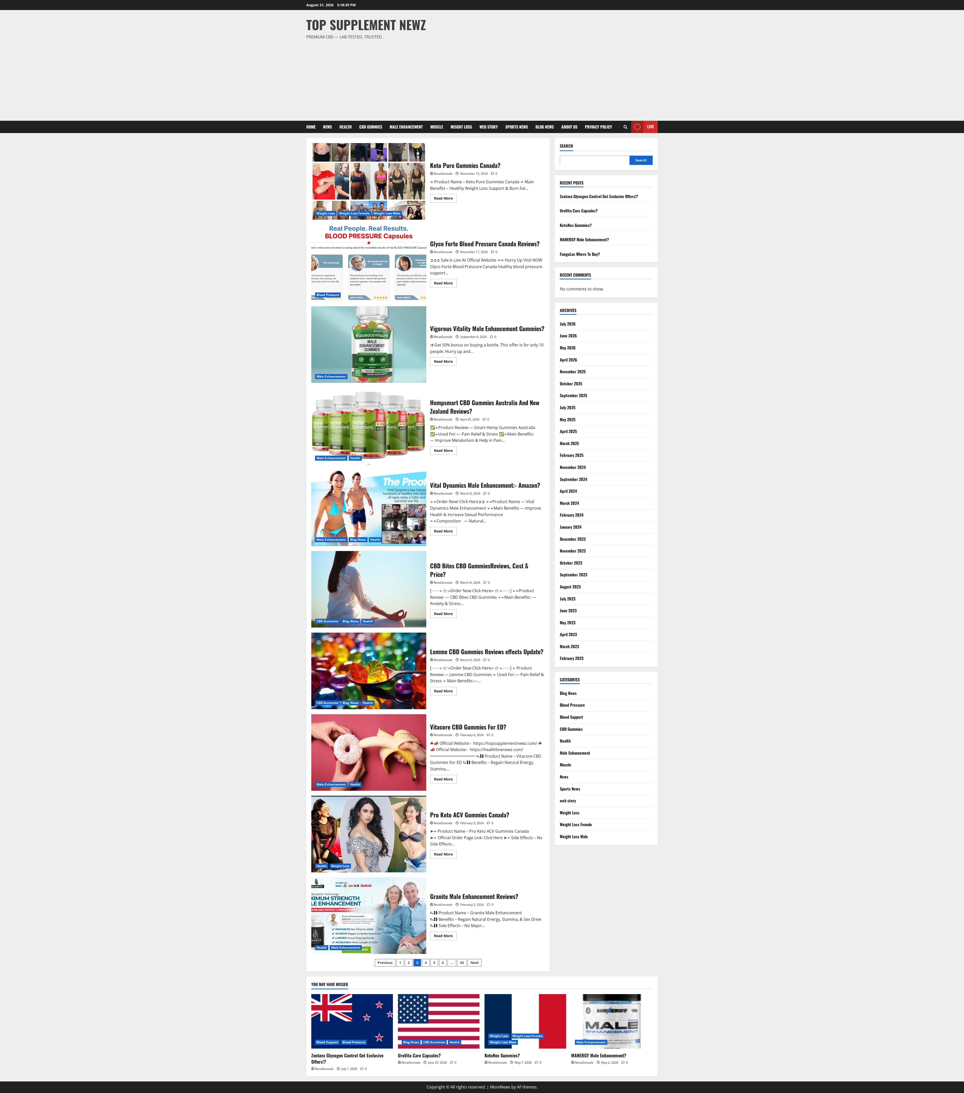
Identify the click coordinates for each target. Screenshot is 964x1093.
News (327, 127)
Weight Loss (461, 127)
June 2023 (568, 610)
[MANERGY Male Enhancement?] (612, 1021)
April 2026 (568, 359)
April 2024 (568, 491)
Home (311, 127)
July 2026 (568, 324)
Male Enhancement (406, 127)
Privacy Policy (598, 127)
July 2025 (567, 407)
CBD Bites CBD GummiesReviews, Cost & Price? (368, 589)
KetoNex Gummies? (576, 225)
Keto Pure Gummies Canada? (368, 181)
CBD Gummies (370, 127)
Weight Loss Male (387, 213)
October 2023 (571, 563)
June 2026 (568, 336)
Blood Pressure (328, 295)
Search (566, 146)
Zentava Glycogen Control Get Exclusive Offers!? (599, 196)
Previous (385, 962)
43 (462, 962)
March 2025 (569, 443)
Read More (445, 199)
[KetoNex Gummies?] (525, 1021)
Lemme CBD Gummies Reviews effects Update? (368, 671)
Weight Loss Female (354, 213)
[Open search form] (625, 127)
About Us (569, 127)
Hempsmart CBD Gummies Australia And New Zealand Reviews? (368, 426)
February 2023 (571, 658)
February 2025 (571, 455)
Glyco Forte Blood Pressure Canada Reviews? (368, 263)
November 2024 (573, 467)
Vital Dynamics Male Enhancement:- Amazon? (368, 507)
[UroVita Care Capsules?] (438, 1021)
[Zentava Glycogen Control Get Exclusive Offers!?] (352, 1021)
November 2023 (573, 551)
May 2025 (567, 419)
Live (650, 127)
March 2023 (569, 646)
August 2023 (570, 586)
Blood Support (571, 717)
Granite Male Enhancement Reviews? (368, 915)
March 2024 (569, 503)
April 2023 (568, 634)
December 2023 (573, 539)
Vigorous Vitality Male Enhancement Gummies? (368, 344)
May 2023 (567, 622)
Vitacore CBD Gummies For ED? (368, 752)
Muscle (436, 127)
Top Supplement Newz (366, 24)
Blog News (544, 127)
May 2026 (568, 347)
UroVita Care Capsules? (579, 210)
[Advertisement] (480, 78)
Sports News (516, 127)
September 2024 (573, 479)
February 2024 (571, 515)
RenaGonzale (443, 173)
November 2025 (573, 372)
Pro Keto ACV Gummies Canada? (368, 834)
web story (488, 127)
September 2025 (573, 395)
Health (345, 127)
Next (474, 962)
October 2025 (571, 383)
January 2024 (570, 527)
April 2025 (568, 431)
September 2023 (573, 575)
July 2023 (567, 598)
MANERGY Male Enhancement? (584, 239)
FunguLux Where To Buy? (580, 254)
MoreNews (500, 1087)
